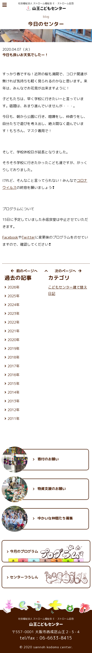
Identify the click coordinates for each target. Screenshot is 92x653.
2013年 (14, 401)
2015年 (14, 383)
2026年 (14, 287)
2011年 (14, 418)
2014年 (14, 392)
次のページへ (65, 270)
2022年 (14, 322)
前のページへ (27, 270)
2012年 (14, 409)
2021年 (14, 331)
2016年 (14, 374)
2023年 (14, 313)
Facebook (10, 237)
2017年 (14, 366)
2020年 (14, 339)
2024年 (14, 304)
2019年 (14, 348)
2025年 (14, 295)
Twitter (28, 237)
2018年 (14, 357)
